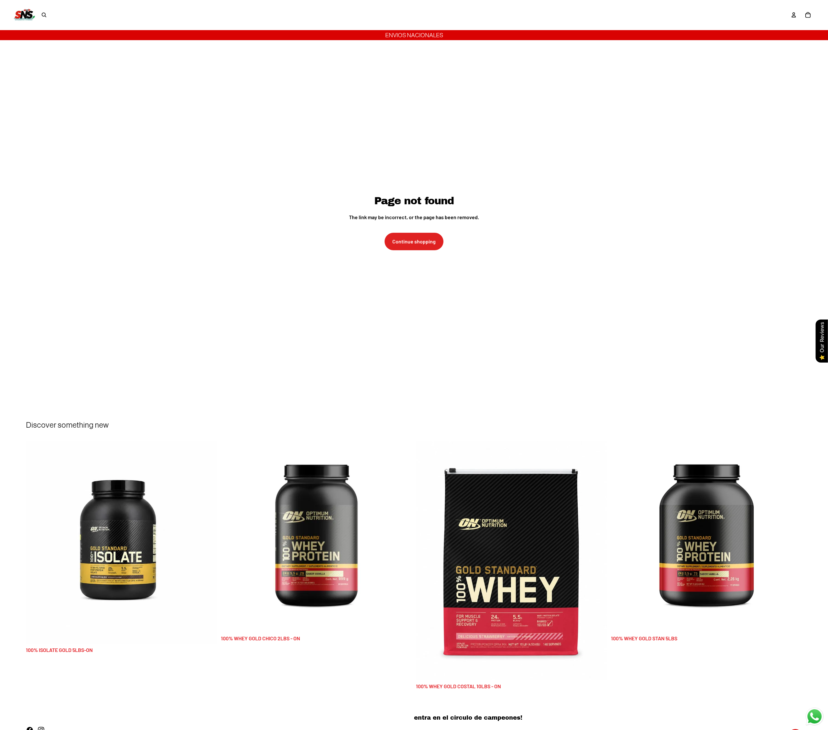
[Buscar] (44, 15)
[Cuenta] (794, 15)
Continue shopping (414, 241)
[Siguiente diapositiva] (207, 542)
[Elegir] (207, 634)
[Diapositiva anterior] (35, 542)
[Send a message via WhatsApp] (814, 716)
